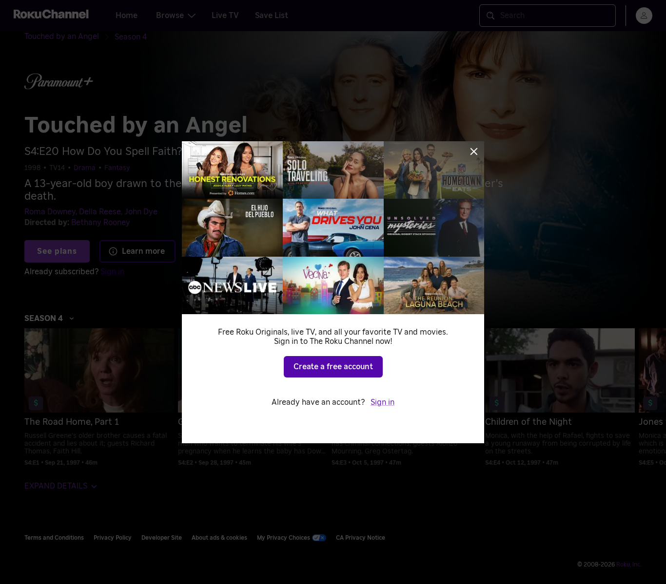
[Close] (474, 151)
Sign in (382, 402)
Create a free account (333, 367)
